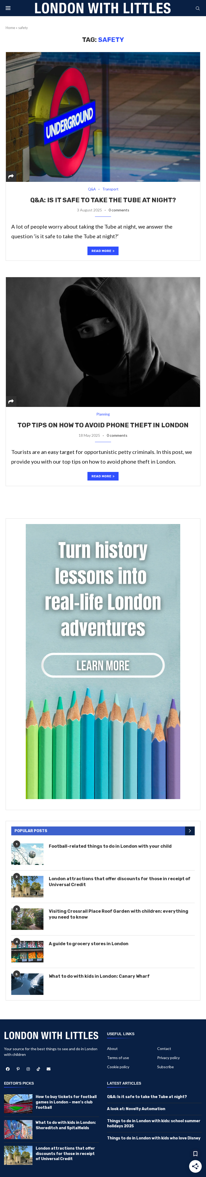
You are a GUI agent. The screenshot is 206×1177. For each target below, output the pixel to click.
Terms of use (118, 1058)
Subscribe (165, 1067)
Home (10, 28)
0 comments (119, 210)
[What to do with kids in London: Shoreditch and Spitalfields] (18, 1129)
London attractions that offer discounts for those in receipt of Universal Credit (119, 881)
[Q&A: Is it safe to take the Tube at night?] (103, 117)
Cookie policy (118, 1067)
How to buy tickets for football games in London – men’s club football (66, 1102)
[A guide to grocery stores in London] (27, 951)
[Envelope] (48, 1069)
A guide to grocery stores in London (88, 943)
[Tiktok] (38, 1069)
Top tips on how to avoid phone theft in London (103, 425)
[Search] (197, 8)
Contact (164, 1048)
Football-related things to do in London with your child (110, 846)
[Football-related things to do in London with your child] (27, 854)
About (112, 1048)
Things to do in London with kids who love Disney (153, 1138)
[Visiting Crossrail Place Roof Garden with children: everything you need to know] (27, 919)
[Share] (11, 176)
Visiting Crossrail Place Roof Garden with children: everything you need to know (118, 914)
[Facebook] (8, 1069)
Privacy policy (168, 1058)
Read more (101, 251)
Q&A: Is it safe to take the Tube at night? (103, 200)
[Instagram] (28, 1069)
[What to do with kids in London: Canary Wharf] (27, 984)
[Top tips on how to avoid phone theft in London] (103, 342)
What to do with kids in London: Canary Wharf (99, 976)
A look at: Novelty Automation (136, 1109)
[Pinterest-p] (18, 1069)
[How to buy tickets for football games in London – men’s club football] (18, 1103)
